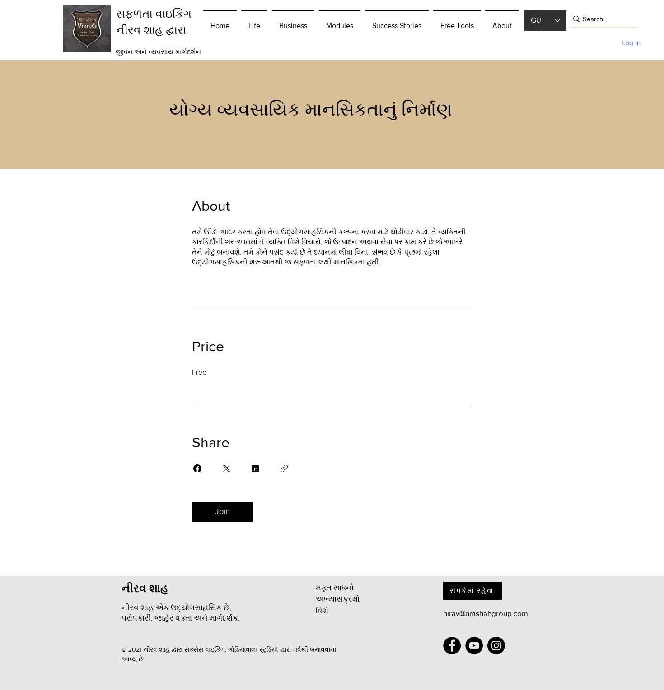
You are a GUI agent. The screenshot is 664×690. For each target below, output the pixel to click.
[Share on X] (226, 468)
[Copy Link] (284, 468)
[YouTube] (474, 645)
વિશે (322, 610)
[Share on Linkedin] (255, 468)
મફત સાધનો (335, 587)
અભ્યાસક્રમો (338, 598)
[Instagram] (496, 645)
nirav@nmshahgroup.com (485, 613)
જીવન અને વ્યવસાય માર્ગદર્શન (158, 52)
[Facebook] (452, 645)
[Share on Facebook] (197, 468)
